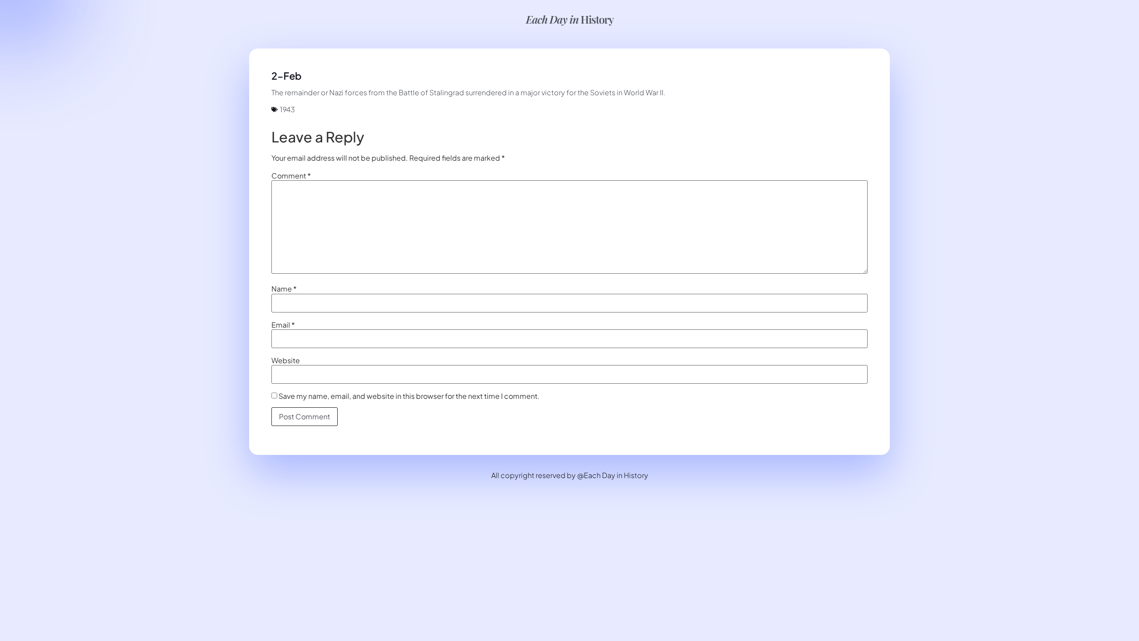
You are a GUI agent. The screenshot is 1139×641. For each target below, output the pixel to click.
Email (283, 325)
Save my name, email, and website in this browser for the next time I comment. (409, 396)
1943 (287, 109)
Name (284, 288)
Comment (291, 175)
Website (285, 360)
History (570, 19)
